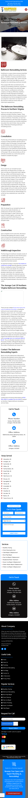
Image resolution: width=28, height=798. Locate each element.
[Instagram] (5, 649)
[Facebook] (2, 649)
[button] (26, 9)
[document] (14, 778)
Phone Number (14, 419)
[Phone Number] (14, 414)
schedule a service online (14, 399)
